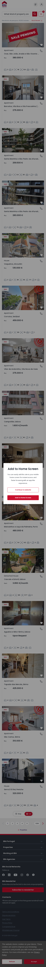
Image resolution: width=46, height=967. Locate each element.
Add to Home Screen (23, 498)
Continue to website (23, 490)
